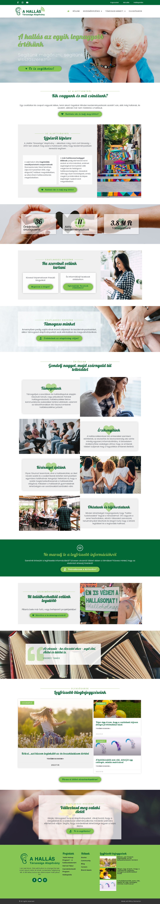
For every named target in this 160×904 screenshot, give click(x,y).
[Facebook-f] (34, 880)
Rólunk (76, 11)
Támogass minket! (114, 11)
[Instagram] (45, 880)
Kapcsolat (114, 2)
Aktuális (126, 2)
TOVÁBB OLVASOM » (55, 759)
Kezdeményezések (91, 11)
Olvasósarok (135, 11)
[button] (82, 603)
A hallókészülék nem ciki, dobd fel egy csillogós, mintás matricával (114, 761)
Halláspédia (138, 2)
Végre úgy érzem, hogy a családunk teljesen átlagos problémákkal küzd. (117, 723)
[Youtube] (40, 880)
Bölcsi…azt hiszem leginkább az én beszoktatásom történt (55, 754)
